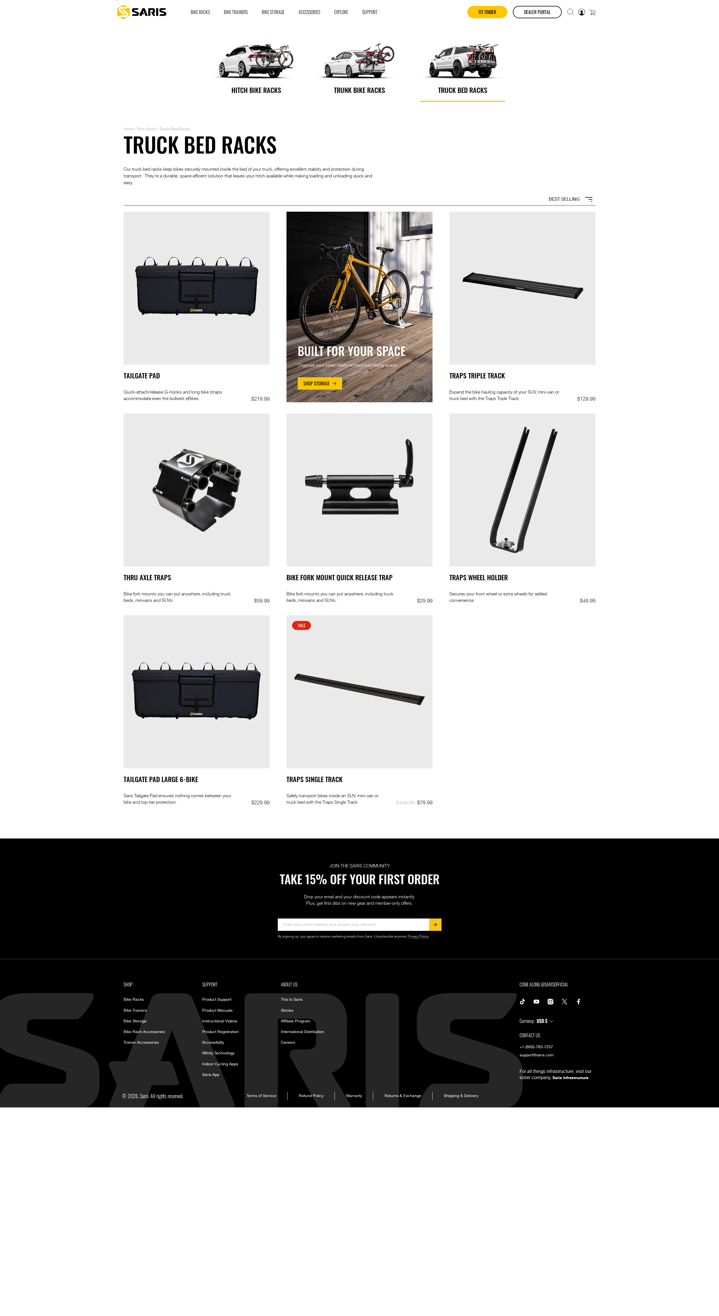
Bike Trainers (135, 1010)
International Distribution (302, 1031)
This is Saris (291, 999)
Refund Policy (311, 1096)
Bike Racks (146, 129)
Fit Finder (487, 12)
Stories (287, 1010)
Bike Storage (135, 1021)
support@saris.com (537, 1055)
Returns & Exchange (402, 1096)
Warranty (354, 1096)
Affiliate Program (295, 1021)
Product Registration (220, 1031)
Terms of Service (261, 1096)
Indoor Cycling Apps (220, 1064)
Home (129, 129)
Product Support (216, 999)
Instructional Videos (219, 1021)
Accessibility (213, 1042)
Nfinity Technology (218, 1053)
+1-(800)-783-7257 (536, 1047)
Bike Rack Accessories (144, 1031)
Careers (288, 1042)
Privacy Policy (418, 936)
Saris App (210, 1074)
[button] (570, 12)
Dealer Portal (537, 12)
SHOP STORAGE (316, 383)
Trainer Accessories (141, 1042)
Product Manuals (217, 1010)
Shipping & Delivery (461, 1096)
